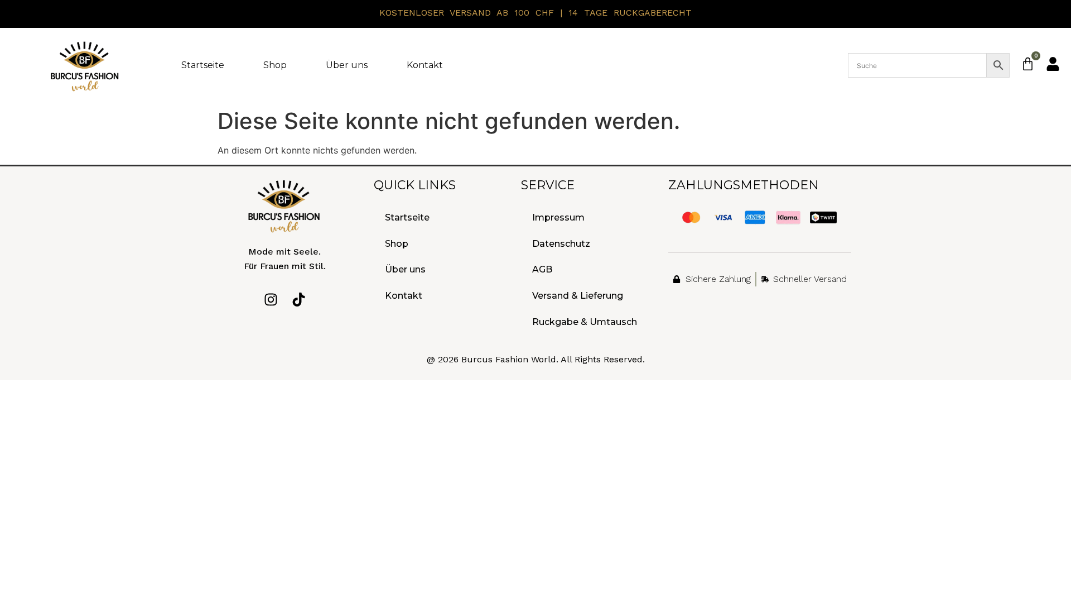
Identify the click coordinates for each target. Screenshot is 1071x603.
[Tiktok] (299, 300)
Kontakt (425, 65)
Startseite (202, 65)
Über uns (347, 65)
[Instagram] (271, 300)
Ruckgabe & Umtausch (584, 322)
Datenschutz (561, 243)
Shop (275, 65)
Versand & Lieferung (577, 295)
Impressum (558, 217)
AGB (542, 269)
